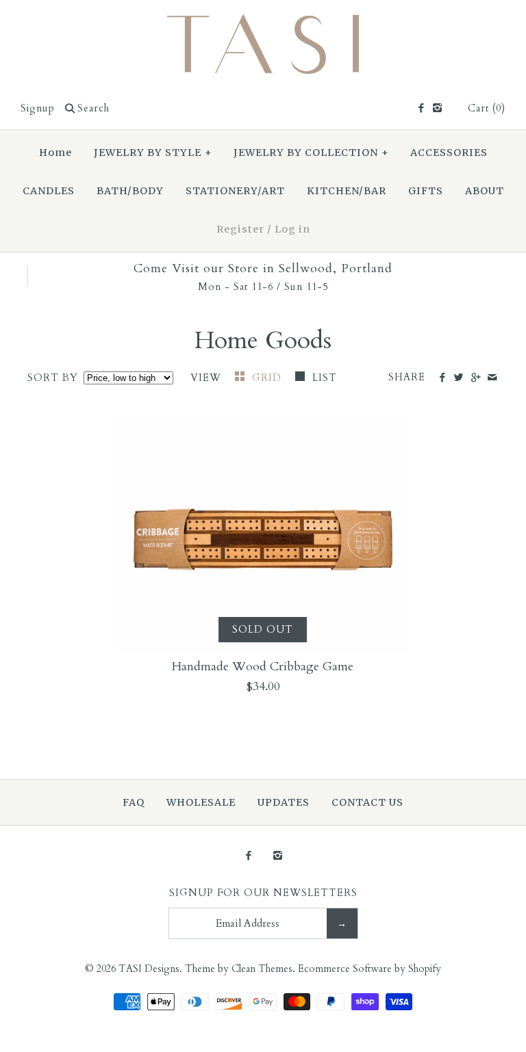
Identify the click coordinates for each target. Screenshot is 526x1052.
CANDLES (49, 191)
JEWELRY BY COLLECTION (311, 152)
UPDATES (284, 802)
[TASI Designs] (263, 22)
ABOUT (484, 191)
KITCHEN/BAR (346, 191)
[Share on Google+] (474, 378)
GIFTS (425, 191)
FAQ (134, 802)
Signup (38, 108)
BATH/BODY (130, 191)
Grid (268, 377)
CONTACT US (367, 802)
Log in (292, 229)
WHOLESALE (201, 802)
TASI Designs (148, 968)
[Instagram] (437, 108)
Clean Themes (261, 968)
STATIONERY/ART (235, 191)
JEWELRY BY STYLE (153, 152)
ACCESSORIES (449, 152)
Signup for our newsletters (263, 892)
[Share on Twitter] (458, 378)
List (324, 377)
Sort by (52, 377)
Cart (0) (486, 108)
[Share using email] (492, 378)
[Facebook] (420, 108)
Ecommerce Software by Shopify (369, 968)
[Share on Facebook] (442, 378)
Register (240, 229)
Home (55, 152)
